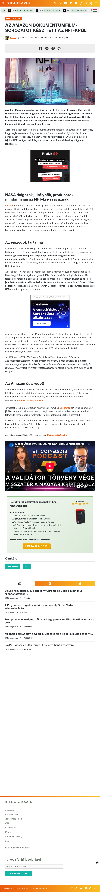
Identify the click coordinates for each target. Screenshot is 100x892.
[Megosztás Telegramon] (47, 48)
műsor (10, 205)
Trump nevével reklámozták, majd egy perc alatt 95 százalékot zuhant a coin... (49, 621)
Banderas (27, 626)
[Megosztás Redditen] (53, 48)
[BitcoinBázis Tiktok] (81, 3)
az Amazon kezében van (30, 400)
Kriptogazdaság (13, 19)
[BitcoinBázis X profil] (55, 3)
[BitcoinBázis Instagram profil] (60, 3)
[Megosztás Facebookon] (41, 48)
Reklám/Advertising (13, 836)
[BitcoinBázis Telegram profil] (76, 3)
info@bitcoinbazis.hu (19, 847)
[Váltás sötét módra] (91, 3)
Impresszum (10, 810)
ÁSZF (7, 823)
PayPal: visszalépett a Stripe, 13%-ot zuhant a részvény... (41, 645)
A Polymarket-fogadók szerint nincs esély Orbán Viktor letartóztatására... (39, 607)
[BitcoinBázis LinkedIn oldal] (71, 3)
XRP (70, 10)
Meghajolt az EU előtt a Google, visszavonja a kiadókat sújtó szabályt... (49, 633)
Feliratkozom (18, 873)
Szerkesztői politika (13, 818)
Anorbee (27, 649)
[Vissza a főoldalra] (16, 2)
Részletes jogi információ (57, 435)
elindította (65, 407)
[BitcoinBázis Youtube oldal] (65, 3)
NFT (27, 566)
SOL (43, 10)
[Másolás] (59, 48)
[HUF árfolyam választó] (95, 10)
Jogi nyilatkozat (11, 814)
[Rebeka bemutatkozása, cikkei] (7, 38)
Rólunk (8, 832)
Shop (7, 841)
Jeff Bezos (13, 566)
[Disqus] (50, 688)
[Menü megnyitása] (96, 3)
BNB (15, 10)
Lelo (25, 612)
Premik (26, 598)
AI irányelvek (10, 827)
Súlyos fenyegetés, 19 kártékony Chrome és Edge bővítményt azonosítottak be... (43, 592)
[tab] (20, 583)
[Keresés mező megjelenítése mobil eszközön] (87, 3)
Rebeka (13, 38)
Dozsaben (28, 638)
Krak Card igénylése (37, 546)
